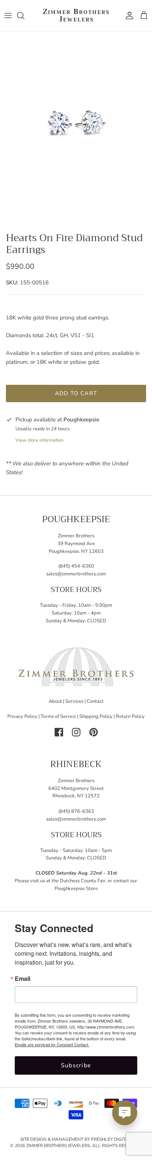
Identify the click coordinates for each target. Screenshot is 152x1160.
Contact (95, 701)
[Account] (128, 15)
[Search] (24, 15)
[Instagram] (76, 732)
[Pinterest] (93, 732)
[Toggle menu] (8, 15)
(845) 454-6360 (76, 566)
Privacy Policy (22, 716)
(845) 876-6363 (76, 811)
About (55, 701)
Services (74, 701)
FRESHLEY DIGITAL (111, 1139)
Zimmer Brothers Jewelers (58, 1146)
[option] (76, 129)
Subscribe (76, 1065)
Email (22, 979)
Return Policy (130, 716)
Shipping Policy (96, 716)
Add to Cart (76, 393)
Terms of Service (58, 716)
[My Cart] (144, 15)
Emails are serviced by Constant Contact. (52, 1044)
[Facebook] (59, 732)
